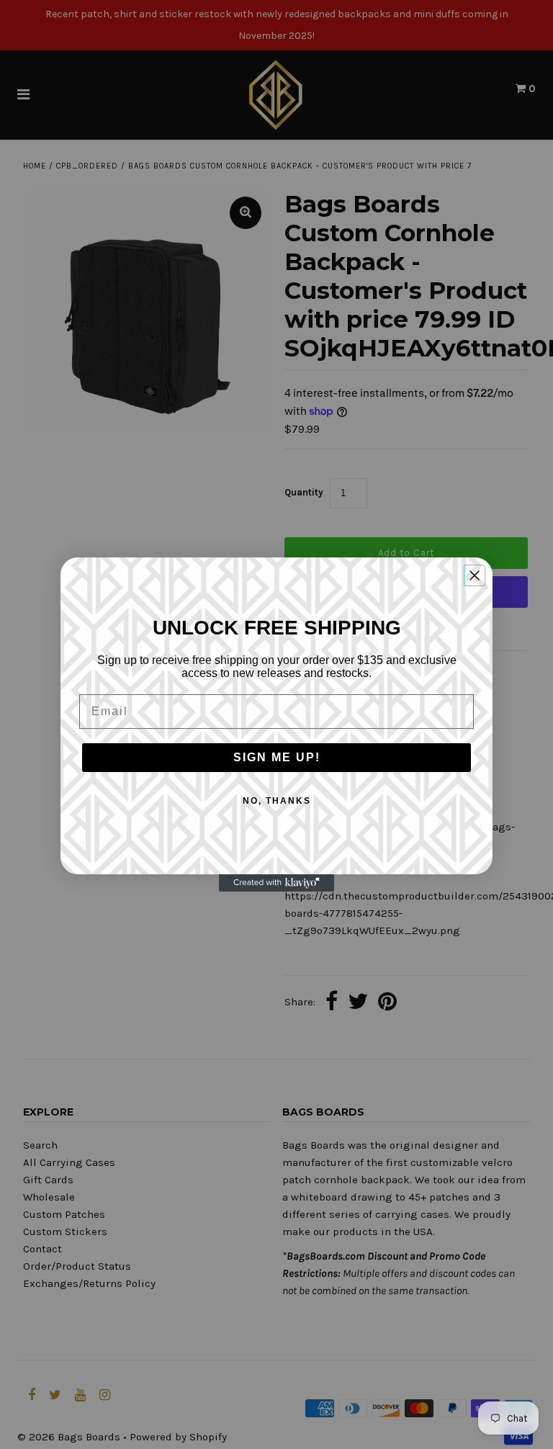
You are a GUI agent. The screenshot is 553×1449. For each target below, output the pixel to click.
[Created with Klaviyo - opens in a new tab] (276, 883)
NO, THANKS (277, 801)
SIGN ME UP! (276, 757)
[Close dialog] (474, 575)
